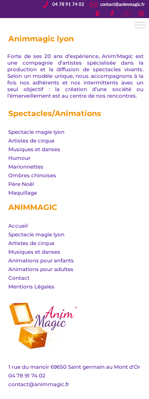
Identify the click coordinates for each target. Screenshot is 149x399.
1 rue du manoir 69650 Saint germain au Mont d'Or (74, 367)
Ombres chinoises (32, 175)
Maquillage (22, 192)
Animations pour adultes (40, 269)
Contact (18, 278)
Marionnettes (25, 166)
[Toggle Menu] (140, 25)
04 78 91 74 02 (68, 4)
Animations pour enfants (41, 260)
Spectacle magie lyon (36, 132)
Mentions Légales (31, 286)
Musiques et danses (34, 149)
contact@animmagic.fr (122, 4)
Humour (19, 158)
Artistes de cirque (31, 140)
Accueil (18, 225)
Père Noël (21, 184)
